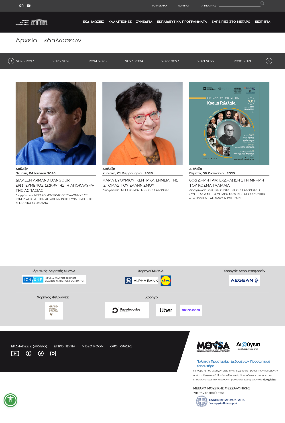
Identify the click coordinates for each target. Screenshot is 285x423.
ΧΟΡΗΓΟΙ (183, 5)
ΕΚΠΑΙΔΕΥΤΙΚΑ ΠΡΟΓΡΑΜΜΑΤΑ (182, 21)
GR (21, 5)
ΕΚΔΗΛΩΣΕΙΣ (93, 21)
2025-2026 (61, 61)
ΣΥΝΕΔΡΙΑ (144, 21)
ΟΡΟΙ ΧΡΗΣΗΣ (121, 346)
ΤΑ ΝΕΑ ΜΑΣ (208, 5)
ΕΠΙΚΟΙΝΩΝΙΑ (64, 346)
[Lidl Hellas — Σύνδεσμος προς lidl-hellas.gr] (159, 279)
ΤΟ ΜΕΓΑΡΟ (159, 5)
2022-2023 (170, 61)
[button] (10, 400)
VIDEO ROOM (93, 346)
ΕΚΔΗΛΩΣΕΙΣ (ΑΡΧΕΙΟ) (29, 346)
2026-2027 (25, 61)
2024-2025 (98, 61)
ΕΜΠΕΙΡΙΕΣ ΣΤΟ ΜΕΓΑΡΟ (231, 21)
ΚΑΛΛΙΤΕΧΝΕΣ (120, 21)
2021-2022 (205, 61)
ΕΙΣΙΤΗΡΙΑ (263, 21)
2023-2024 (134, 61)
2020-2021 (242, 61)
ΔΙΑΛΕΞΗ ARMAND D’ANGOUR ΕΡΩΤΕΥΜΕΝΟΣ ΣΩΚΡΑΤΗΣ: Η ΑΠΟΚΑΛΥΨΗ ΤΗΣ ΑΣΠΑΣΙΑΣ (55, 185)
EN (29, 5)
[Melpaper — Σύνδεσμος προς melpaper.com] (179, 279)
